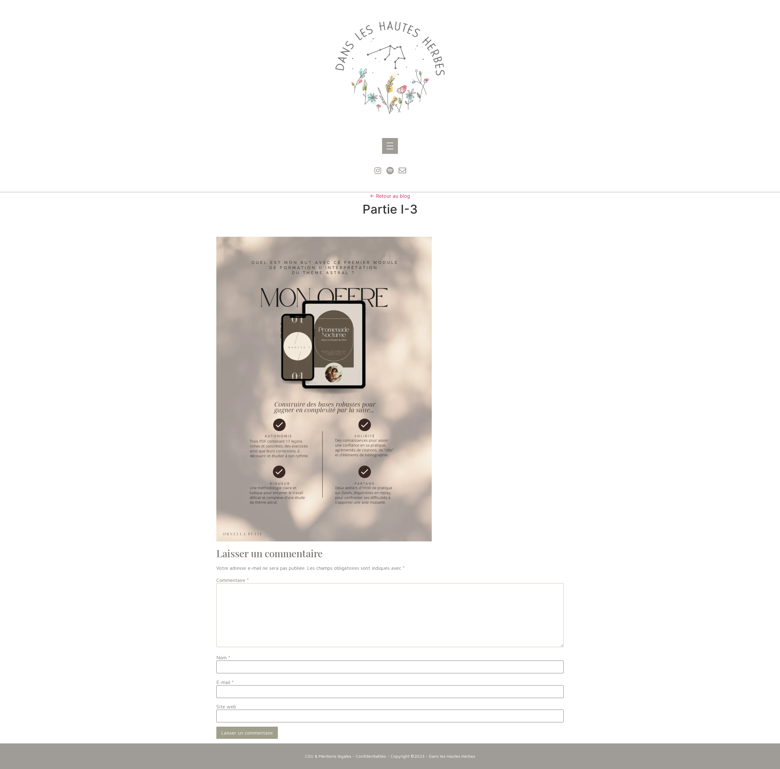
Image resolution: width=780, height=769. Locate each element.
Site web (226, 706)
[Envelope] (402, 171)
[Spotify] (390, 171)
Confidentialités (371, 756)
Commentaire (232, 580)
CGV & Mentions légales (328, 756)
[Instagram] (378, 171)
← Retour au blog (390, 196)
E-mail (225, 682)
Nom (223, 657)
